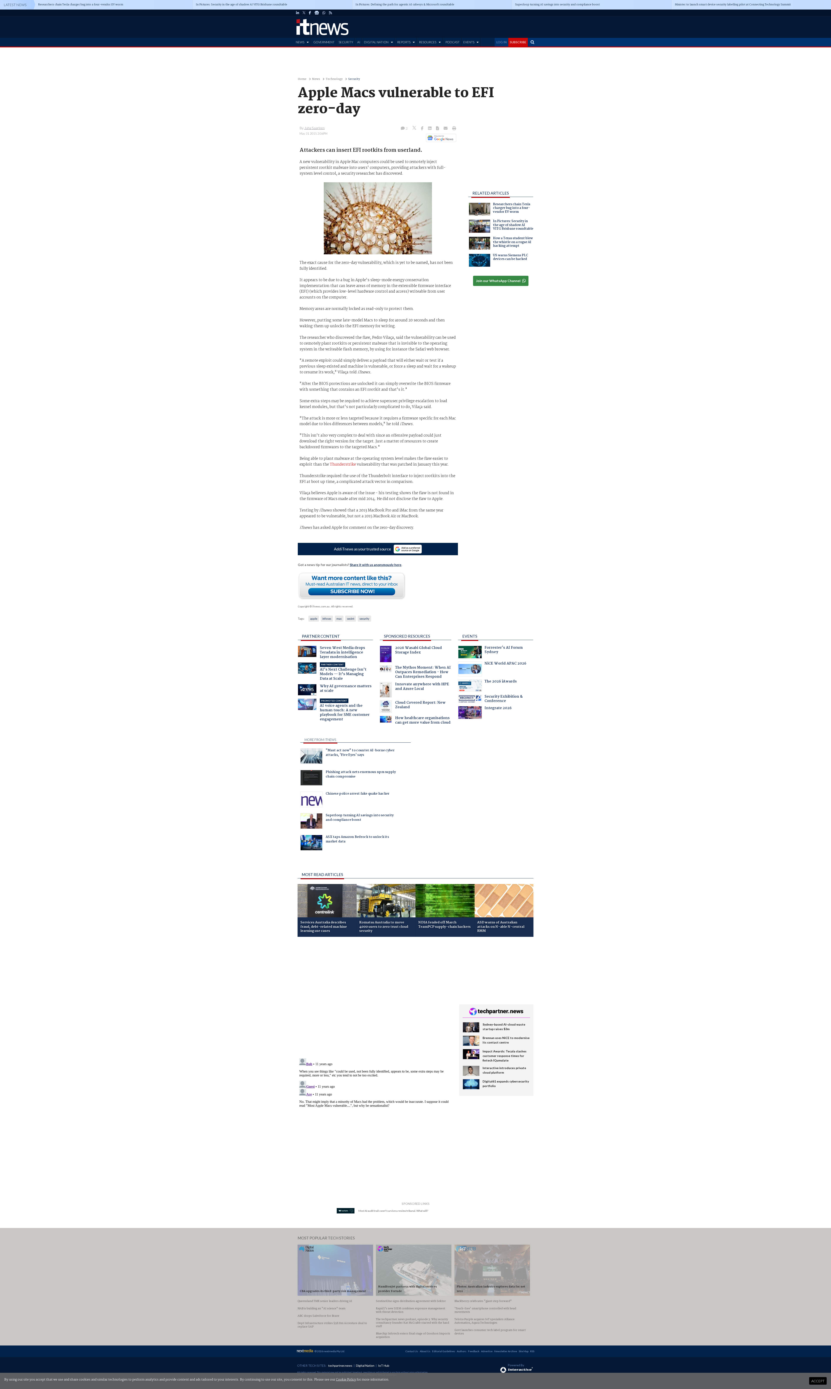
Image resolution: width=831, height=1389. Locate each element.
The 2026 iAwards (501, 681)
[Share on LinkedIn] (430, 128)
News (316, 79)
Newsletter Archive (505, 1351)
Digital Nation (365, 1365)
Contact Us (411, 1351)
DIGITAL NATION (376, 42)
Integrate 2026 (498, 708)
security (364, 618)
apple (313, 618)
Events (469, 636)
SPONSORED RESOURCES (407, 636)
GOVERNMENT (324, 42)
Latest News (15, 5)
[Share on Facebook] (422, 128)
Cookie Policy (346, 1379)
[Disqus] (375, 998)
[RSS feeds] (330, 13)
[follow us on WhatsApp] (324, 13)
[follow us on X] (304, 13)
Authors (461, 1351)
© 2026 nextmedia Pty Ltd (329, 1351)
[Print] (453, 128)
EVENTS (468, 42)
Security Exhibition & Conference (504, 699)
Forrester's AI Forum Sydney (504, 650)
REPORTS (404, 42)
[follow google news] (317, 13)
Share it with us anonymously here (375, 565)
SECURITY (346, 42)
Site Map (523, 1351)
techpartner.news (340, 1365)
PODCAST (452, 42)
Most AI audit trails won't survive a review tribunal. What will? (393, 1210)
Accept (818, 1381)
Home (302, 79)
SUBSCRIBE (518, 42)
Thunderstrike (343, 464)
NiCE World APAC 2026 (505, 663)
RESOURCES (427, 42)
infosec (326, 618)
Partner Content (321, 636)
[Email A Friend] (446, 128)
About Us (425, 1351)
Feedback (473, 1351)
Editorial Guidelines (443, 1351)
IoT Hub (383, 1365)
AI (358, 42)
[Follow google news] (440, 138)
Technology (334, 79)
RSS (532, 1351)
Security (354, 79)
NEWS (300, 42)
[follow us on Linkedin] (297, 13)
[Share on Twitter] (415, 128)
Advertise (487, 1351)
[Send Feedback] (438, 128)
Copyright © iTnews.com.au (314, 606)
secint (350, 618)
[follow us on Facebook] (310, 13)
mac (339, 618)
